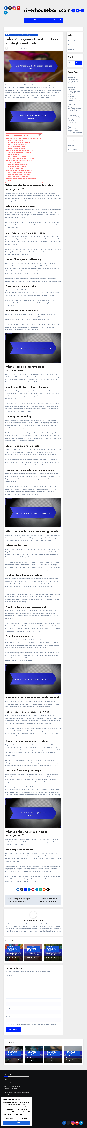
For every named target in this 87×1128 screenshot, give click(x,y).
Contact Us (57, 20)
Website (8, 1017)
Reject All (24, 1119)
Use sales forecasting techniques (18, 176)
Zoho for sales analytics (15, 168)
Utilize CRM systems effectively (17, 144)
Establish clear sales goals (16, 140)
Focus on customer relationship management (21, 158)
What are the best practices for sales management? (23, 138)
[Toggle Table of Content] (39, 135)
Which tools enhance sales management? (20, 160)
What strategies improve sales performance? (21, 150)
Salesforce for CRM (14, 162)
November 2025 (73, 145)
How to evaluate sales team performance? (20, 170)
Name (8, 1001)
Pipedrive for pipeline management (19, 166)
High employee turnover (15, 180)
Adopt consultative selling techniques (19, 152)
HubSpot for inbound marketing (17, 164)
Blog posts (37, 20)
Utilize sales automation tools (17, 156)
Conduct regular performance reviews (19, 174)
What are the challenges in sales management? (21, 178)
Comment (9, 975)
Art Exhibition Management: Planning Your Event (12, 1053)
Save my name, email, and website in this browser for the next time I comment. (32, 1025)
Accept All (16, 1123)
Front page (47, 20)
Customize (9, 1119)
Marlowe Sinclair (15, 48)
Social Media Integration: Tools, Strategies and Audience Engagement (74, 118)
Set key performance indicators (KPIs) (19, 172)
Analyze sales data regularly (16, 148)
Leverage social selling (15, 154)
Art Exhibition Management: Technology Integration (71, 1053)
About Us (29, 20)
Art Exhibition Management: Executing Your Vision (21, 35)
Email (8, 1009)
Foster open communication (16, 146)
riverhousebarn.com (47, 10)
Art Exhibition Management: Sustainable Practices (32, 1053)
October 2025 (72, 150)
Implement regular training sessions (19, 142)
